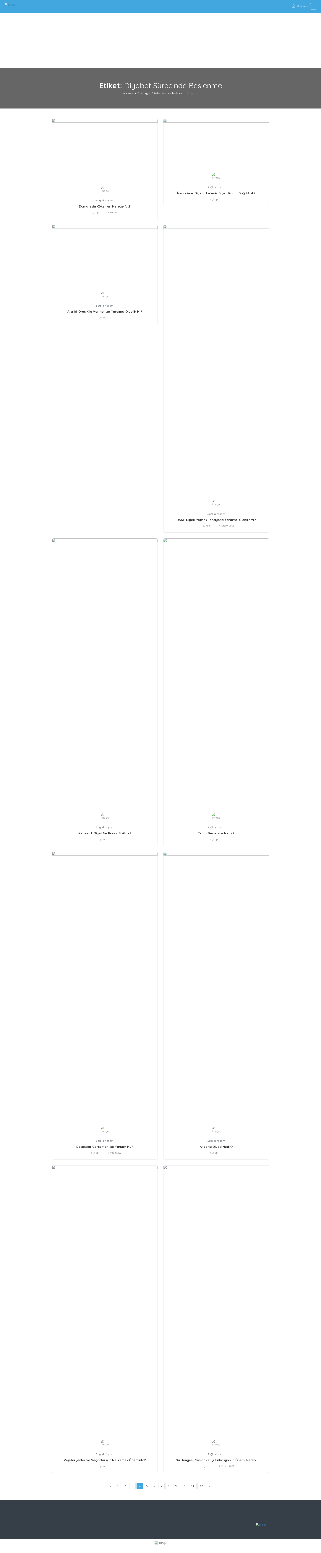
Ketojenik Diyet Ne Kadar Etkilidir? (104, 833)
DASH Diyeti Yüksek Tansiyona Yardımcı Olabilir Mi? (216, 520)
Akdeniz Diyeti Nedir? (216, 1147)
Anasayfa (128, 93)
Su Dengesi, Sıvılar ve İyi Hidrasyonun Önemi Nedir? (216, 1460)
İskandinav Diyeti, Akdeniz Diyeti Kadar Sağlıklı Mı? (216, 193)
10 (183, 1486)
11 (192, 1486)
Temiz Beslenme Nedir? (216, 833)
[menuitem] (160, 1543)
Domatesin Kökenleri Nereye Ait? (105, 206)
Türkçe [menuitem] (163, 1543)
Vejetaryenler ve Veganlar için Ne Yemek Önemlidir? (105, 1460)
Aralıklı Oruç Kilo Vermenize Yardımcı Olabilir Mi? (104, 311)
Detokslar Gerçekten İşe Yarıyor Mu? (104, 1147)
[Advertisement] (160, 40)
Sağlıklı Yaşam (105, 200)
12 (201, 1486)
